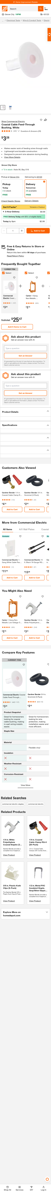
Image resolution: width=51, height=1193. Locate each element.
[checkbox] (3, 273)
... (2, 21)
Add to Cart (39, 230)
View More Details (12, 157)
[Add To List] (41, 120)
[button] (25, 412)
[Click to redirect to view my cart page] (46, 8)
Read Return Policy (15, 256)
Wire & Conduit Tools (32, 20)
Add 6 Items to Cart (17, 327)
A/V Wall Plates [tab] (26, 529)
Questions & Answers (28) (31, 131)
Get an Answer (25, 355)
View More (25, 785)
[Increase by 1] (22, 230)
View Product (9, 855)
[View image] (2, 107)
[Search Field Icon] (40, 8)
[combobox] (23, 8)
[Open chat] (49, 34)
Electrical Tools (13, 20)
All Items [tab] (7, 529)
